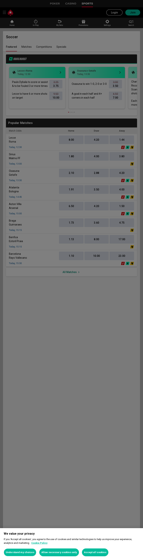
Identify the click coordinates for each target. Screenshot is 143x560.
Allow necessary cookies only (59, 552)
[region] (71, 544)
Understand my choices (20, 552)
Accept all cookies (95, 552)
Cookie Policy (39, 543)
